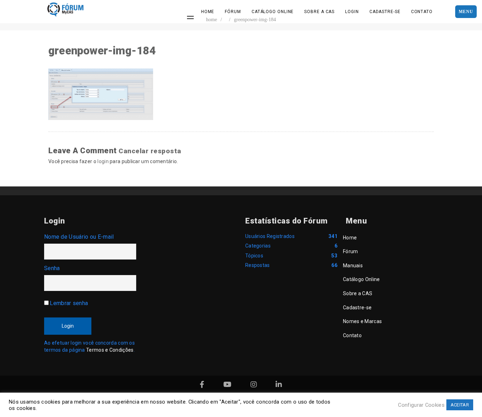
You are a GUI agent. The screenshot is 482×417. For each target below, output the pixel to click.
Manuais (353, 265)
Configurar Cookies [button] (421, 405)
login (103, 161)
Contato (422, 11)
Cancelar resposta (150, 151)
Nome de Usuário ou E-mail (79, 236)
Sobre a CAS (319, 11)
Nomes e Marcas (362, 321)
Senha (52, 268)
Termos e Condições (109, 350)
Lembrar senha (69, 303)
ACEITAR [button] (460, 404)
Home (208, 11)
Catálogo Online (273, 11)
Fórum (233, 11)
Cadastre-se (384, 11)
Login (352, 11)
